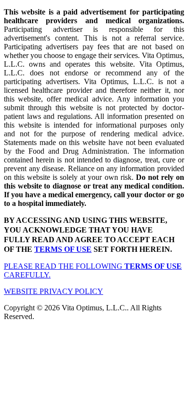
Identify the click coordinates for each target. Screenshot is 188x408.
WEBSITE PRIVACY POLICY (53, 291)
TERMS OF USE (63, 249)
